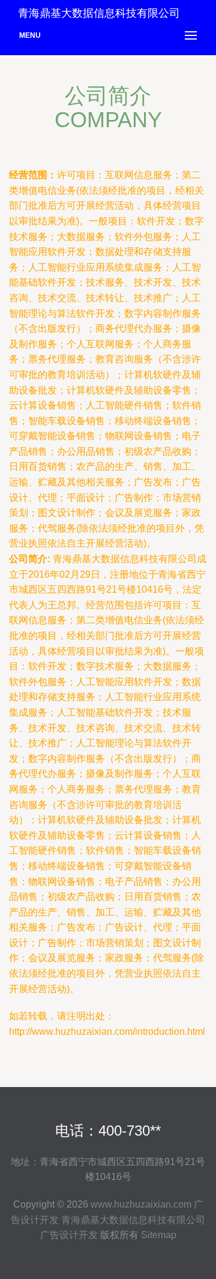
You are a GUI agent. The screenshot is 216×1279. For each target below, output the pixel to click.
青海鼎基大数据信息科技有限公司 (133, 1220)
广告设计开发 (69, 1235)
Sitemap (158, 1235)
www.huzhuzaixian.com (141, 1204)
